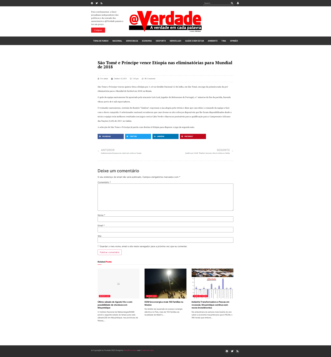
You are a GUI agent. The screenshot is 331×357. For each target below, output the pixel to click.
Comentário (104, 182)
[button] (111, 136)
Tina (223, 40)
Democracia (132, 40)
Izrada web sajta (147, 350)
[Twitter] (97, 3)
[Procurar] (232, 3)
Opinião (234, 40)
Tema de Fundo (100, 40)
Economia (147, 40)
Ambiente (212, 40)
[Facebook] (92, 3)
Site (99, 236)
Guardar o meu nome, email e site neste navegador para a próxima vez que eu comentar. (143, 246)
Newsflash (175, 40)
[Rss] (101, 3)
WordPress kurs (130, 350)
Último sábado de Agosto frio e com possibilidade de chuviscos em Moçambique (115, 305)
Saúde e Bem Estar (194, 40)
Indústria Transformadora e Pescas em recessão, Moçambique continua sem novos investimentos (210, 305)
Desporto (161, 40)
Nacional (117, 40)
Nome (101, 215)
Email (101, 225)
